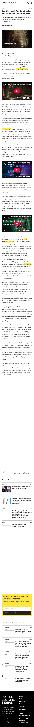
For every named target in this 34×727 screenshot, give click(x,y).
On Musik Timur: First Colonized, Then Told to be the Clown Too (23, 631)
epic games (15, 472)
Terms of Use (5, 719)
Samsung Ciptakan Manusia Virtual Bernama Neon (20, 525)
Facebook (22, 701)
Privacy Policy (5, 722)
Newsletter (22, 709)
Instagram (22, 699)
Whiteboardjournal (9, 25)
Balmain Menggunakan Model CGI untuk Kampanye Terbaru (22, 487)
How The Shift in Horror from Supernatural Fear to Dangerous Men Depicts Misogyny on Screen (23, 644)
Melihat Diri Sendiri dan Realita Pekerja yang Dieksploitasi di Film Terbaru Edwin (22, 668)
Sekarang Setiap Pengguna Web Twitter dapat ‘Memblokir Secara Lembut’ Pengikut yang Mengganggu (21, 501)
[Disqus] (17, 403)
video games (25, 473)
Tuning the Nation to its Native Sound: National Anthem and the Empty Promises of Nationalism (22, 656)
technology (22, 472)
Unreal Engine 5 (16, 473)
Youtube (21, 706)
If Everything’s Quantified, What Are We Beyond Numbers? (23, 680)
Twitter (21, 704)
